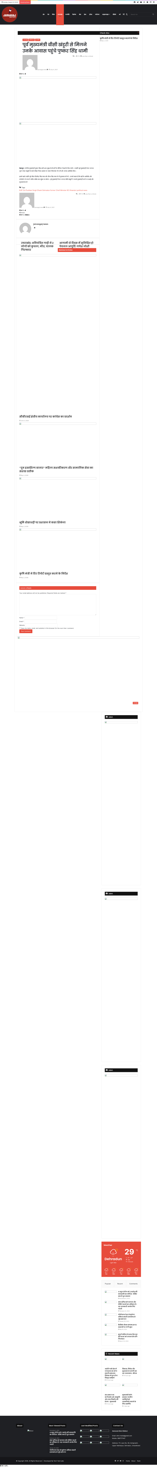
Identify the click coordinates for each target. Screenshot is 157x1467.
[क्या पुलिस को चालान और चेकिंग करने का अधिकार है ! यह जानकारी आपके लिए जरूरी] (111, 1305)
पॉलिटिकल (31, 40)
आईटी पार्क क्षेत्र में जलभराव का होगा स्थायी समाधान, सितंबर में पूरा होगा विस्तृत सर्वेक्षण (111, 1373)
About (133, 1461)
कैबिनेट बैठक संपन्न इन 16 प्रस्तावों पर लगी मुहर (127, 1326)
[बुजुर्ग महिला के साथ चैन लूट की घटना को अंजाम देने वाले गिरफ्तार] (111, 1337)
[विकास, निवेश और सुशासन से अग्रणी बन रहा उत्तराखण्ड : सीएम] (130, 1362)
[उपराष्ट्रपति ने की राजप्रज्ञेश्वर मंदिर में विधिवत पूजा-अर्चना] (104, 1438)
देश (48, 14)
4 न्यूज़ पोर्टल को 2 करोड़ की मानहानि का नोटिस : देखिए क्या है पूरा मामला (127, 1294)
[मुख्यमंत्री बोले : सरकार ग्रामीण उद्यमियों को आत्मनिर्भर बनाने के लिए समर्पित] (130, 1388)
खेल (80, 14)
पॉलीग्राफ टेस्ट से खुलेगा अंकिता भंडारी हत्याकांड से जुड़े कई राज (126, 1316)
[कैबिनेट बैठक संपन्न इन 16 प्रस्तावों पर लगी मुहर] (111, 1328)
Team (138, 1461)
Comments (133, 1284)
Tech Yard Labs (59, 1461)
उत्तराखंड (60, 14)
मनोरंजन (97, 14)
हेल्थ (85, 14)
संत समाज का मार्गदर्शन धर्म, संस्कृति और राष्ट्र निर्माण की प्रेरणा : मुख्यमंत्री (112, 1398)
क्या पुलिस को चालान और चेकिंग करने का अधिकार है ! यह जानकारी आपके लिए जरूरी (127, 1305)
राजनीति (67, 14)
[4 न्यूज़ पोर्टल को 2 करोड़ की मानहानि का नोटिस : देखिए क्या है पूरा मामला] (111, 1295)
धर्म (120, 14)
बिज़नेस (74, 14)
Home (128, 1461)
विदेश (53, 14)
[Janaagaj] (10, 14)
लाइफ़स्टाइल (105, 14)
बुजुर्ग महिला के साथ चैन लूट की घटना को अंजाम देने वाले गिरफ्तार (128, 1336)
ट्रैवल (90, 14)
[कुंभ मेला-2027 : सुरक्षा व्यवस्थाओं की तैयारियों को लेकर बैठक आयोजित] (104, 1444)
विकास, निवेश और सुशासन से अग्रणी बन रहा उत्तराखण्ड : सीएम (129, 1371)
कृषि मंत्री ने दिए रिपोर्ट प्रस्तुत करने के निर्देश (119, 38)
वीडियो (114, 14)
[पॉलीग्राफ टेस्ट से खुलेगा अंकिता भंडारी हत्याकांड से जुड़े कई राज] (111, 1317)
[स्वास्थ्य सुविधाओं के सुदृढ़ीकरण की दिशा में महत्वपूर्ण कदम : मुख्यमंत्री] (84, 1444)
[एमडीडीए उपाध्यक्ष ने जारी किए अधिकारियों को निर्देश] (94, 1444)
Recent (120, 1284)
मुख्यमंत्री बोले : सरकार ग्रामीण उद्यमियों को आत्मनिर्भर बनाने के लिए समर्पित (129, 1399)
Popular (108, 1284)
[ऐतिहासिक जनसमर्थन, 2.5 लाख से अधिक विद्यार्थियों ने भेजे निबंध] (84, 1432)
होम (44, 14)
